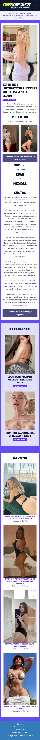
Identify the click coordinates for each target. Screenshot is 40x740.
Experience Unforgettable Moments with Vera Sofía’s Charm (20, 380)
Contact (20, 724)
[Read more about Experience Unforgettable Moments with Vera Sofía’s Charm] (20, 354)
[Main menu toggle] (36, 5)
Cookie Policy (20, 730)
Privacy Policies (20, 727)
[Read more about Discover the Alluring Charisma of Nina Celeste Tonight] (20, 410)
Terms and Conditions (20, 732)
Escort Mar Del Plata (9, 100)
